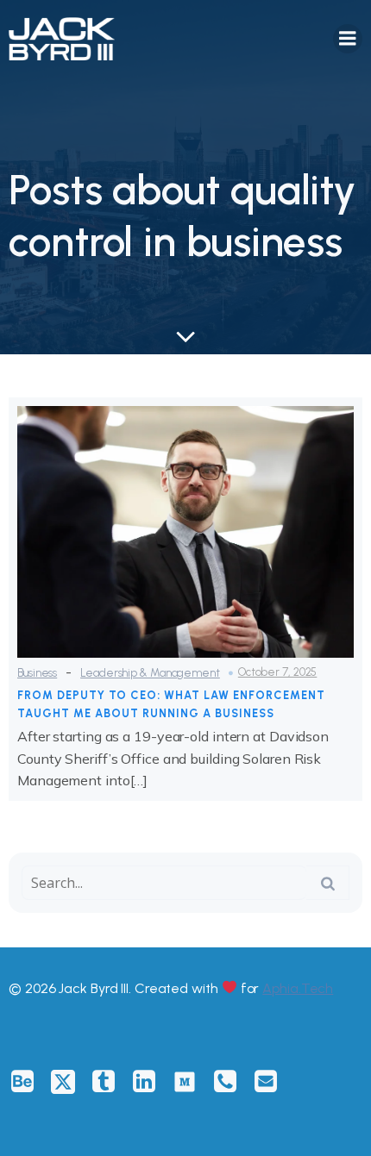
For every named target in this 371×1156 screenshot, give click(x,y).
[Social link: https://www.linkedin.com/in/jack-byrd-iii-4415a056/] (150, 1082)
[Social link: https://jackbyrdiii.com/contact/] (231, 1082)
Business (37, 672)
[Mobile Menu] (347, 38)
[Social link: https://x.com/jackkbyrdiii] (69, 1082)
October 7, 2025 (278, 671)
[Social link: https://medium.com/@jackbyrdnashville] (191, 1082)
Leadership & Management (150, 672)
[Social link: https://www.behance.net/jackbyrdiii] (29, 1082)
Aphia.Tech (297, 988)
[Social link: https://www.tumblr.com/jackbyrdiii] (110, 1082)
